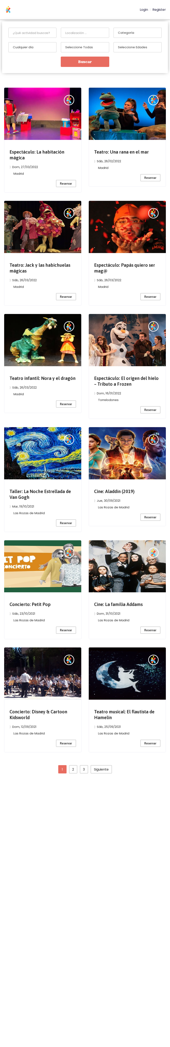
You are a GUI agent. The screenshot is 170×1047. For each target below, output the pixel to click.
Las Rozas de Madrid (29, 513)
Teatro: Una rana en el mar (121, 152)
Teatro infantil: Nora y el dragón (42, 378)
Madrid (18, 173)
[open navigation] (126, 9)
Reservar (66, 183)
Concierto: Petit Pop (30, 604)
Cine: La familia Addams (118, 604)
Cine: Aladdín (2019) (114, 491)
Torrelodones (108, 400)
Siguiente (101, 769)
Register (159, 9)
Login (143, 9)
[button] (10, 132)
